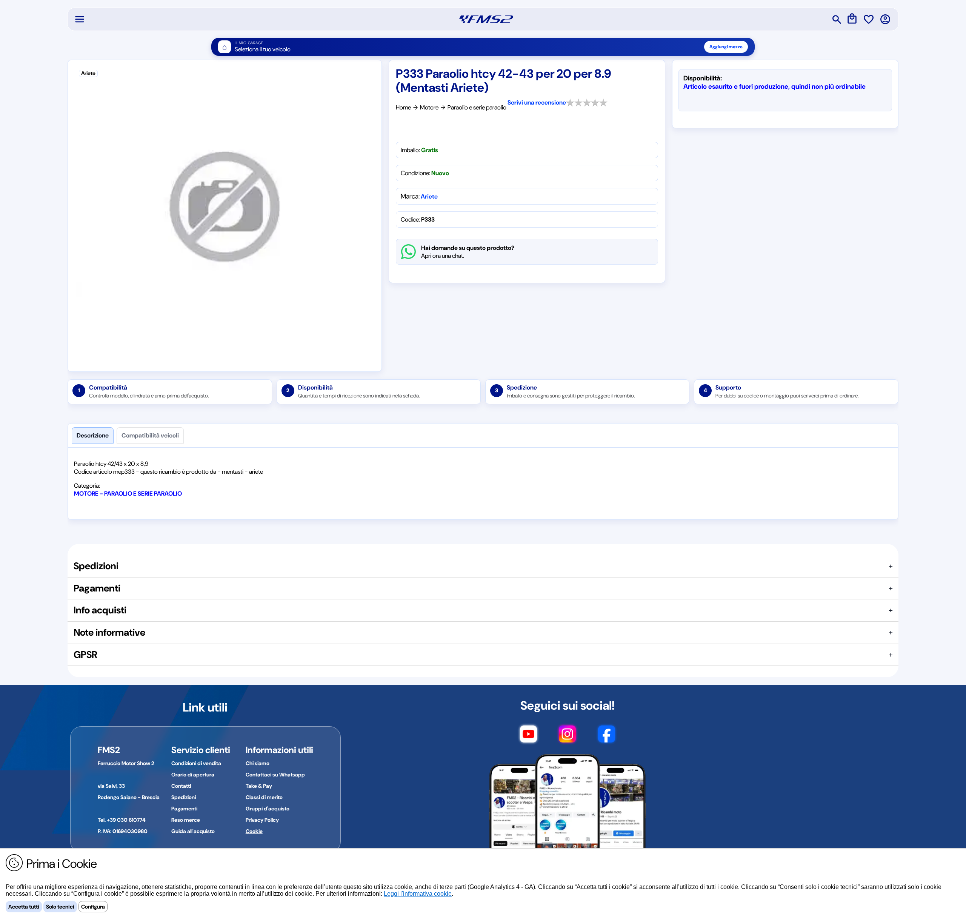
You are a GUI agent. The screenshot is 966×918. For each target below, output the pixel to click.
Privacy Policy (262, 819)
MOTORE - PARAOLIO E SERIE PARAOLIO (128, 494)
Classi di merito (264, 797)
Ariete (429, 196)
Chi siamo (257, 763)
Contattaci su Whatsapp (275, 774)
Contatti (181, 785)
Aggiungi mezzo (726, 47)
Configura (93, 906)
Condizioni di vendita (196, 763)
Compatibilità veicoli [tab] (150, 435)
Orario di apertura (192, 774)
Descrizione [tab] (93, 435)
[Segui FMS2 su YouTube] (528, 737)
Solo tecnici (60, 906)
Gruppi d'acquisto (267, 808)
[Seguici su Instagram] (567, 737)
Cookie (254, 831)
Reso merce (185, 819)
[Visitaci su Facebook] (606, 737)
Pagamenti (184, 808)
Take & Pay (259, 785)
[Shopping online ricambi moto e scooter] (486, 19)
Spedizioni (183, 797)
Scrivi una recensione (537, 102)
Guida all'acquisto (193, 831)
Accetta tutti (23, 906)
